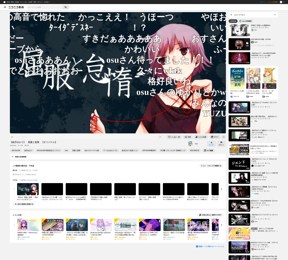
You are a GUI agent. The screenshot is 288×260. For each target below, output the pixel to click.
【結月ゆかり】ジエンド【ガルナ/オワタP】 (264, 160)
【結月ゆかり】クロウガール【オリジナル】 (264, 216)
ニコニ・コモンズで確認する (211, 166)
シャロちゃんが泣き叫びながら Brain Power (253, 92)
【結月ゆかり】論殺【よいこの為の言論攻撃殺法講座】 (264, 174)
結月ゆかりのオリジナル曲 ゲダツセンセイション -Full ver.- (264, 243)
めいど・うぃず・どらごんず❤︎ (268, 92)
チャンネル (23, 2)
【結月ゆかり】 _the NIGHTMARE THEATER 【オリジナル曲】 (263, 54)
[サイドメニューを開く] (5, 7)
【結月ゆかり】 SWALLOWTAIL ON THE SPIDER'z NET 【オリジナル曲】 (264, 257)
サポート (221, 145)
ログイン (262, 2)
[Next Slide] (221, 189)
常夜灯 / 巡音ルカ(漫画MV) (260, 25)
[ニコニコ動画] (16, 7)
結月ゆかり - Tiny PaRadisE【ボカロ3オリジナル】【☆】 (264, 202)
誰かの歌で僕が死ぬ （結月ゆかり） (264, 116)
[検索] (66, 7)
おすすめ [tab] (233, 21)
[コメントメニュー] (275, 15)
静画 (12, 2)
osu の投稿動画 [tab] (247, 21)
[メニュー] (223, 137)
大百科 (30, 2)
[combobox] (45, 7)
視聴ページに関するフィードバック (211, 246)
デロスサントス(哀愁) (237, 92)
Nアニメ (40, 2)
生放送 (17, 2)
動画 (8, 2)
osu (196, 144)
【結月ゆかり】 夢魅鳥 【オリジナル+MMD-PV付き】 (264, 188)
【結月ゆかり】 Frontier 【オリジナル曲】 (264, 103)
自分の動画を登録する (25, 204)
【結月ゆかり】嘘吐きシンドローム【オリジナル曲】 (263, 131)
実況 (35, 2)
